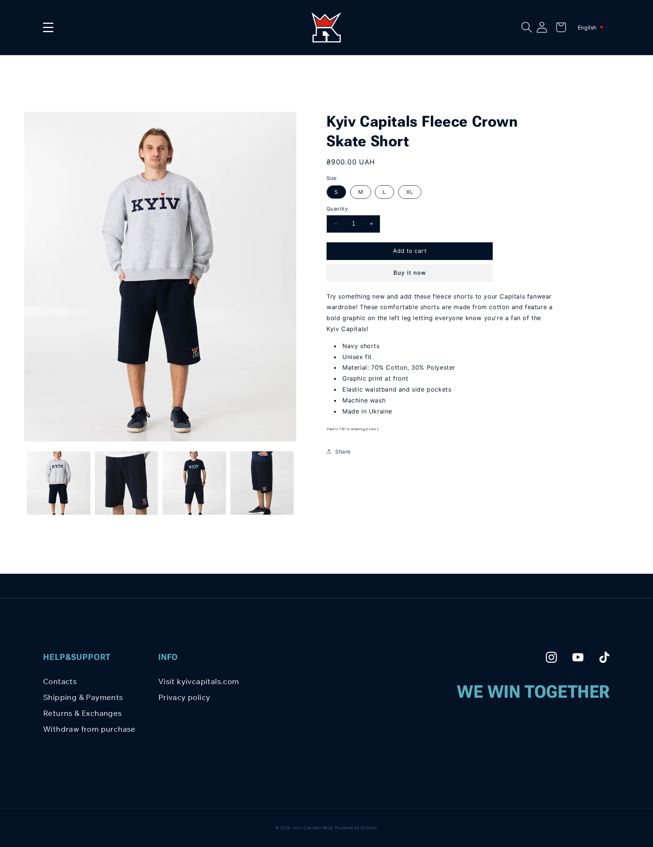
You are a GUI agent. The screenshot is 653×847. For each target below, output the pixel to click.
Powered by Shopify (356, 827)
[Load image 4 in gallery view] (262, 483)
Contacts (60, 681)
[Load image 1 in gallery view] (58, 483)
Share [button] (343, 451)
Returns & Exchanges (82, 713)
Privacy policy (184, 697)
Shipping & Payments (83, 697)
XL (409, 192)
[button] (526, 27)
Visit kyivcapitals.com (198, 681)
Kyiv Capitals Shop (313, 827)
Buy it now (409, 272)
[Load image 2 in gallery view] (126, 483)
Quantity (337, 209)
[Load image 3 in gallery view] (194, 483)
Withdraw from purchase (89, 729)
